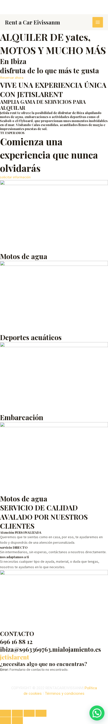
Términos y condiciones (64, 693)
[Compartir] (29, 713)
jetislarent (14, 657)
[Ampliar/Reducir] (5, 713)
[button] (96, 712)
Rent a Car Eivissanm (32, 22)
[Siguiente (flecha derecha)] (17, 720)
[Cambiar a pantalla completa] (17, 713)
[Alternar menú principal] (97, 22)
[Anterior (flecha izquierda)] (5, 720)
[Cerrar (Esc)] (40, 713)
